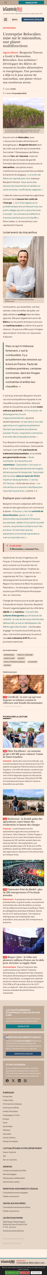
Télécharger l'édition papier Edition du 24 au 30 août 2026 (15, 1224)
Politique (6, 1130)
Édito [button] (15, 19)
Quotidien (7, 1134)
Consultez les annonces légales (15, 1192)
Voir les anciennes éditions (13, 1231)
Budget (21, 658)
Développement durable (14, 662)
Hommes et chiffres (11, 1107)
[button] (5, 19)
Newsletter (31, 3)
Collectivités (8, 1100)
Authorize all (13, 1273)
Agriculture (9, 658)
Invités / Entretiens (10, 1111)
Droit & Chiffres (9, 1137)
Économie (32, 662)
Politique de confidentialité (14, 1178)
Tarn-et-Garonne (25, 655)
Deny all (25, 1273)
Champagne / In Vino (11, 1115)
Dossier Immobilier (10, 1141)
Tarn (4, 1156)
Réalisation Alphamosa (12, 1243)
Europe (6, 1119)
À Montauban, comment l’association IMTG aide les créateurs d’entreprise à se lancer (25, 549)
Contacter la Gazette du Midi (14, 1170)
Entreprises (9, 28)
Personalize (36, 1273)
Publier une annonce (11, 1196)
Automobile (7, 1126)
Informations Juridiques (12, 1104)
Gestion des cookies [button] (11, 1182)
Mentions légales (10, 1174)
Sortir (5, 1122)
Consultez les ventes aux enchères (16, 1207)
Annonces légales (23, 1054)
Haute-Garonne (9, 1152)
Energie (7, 665)
